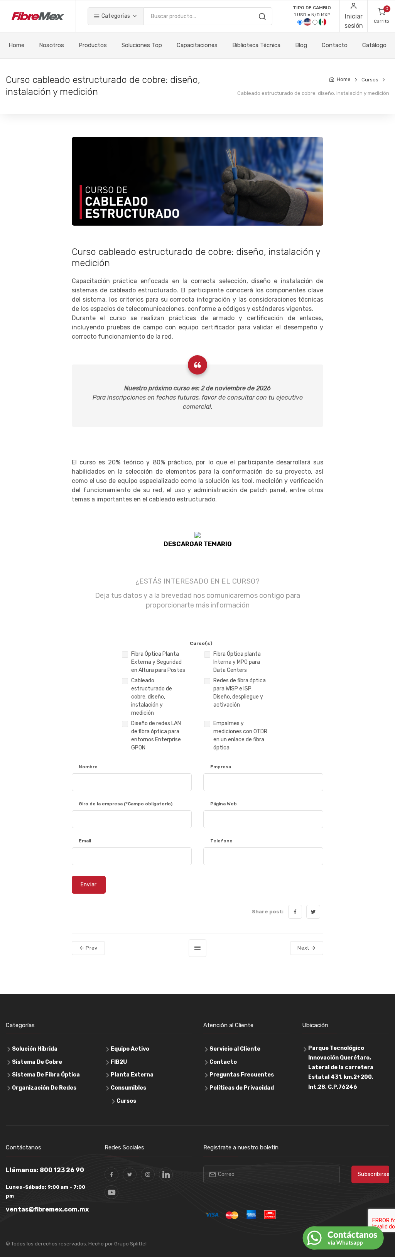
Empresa (220, 766)
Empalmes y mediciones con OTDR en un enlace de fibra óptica (240, 735)
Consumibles (128, 1088)
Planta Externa (132, 1074)
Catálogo (374, 45)
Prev (91, 948)
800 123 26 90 (62, 1170)
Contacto (335, 45)
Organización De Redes (44, 1088)
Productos (93, 45)
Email (85, 841)
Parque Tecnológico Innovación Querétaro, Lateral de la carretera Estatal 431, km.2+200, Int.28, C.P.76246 (340, 1067)
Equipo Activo (130, 1049)
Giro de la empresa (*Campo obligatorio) (125, 804)
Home (16, 45)
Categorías (115, 16)
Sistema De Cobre (37, 1062)
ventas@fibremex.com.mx (47, 1209)
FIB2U (119, 1062)
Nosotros (51, 45)
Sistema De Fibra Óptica (46, 1074)
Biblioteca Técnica (256, 45)
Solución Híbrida (34, 1049)
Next (304, 948)
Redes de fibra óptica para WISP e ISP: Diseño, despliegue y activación (239, 692)
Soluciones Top (142, 45)
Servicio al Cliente (234, 1049)
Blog (301, 45)
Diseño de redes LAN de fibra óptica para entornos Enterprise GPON (156, 735)
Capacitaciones (197, 45)
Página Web (223, 804)
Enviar (89, 884)
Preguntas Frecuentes (241, 1074)
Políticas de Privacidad (241, 1088)
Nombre (88, 766)
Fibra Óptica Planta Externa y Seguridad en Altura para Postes (158, 662)
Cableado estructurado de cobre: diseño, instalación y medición (151, 696)
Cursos (369, 80)
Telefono (221, 841)
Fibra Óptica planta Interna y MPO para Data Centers (237, 662)
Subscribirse (373, 1174)
